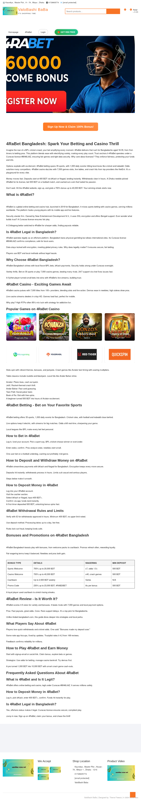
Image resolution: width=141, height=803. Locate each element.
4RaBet (28, 32)
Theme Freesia (116, 797)
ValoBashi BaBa (33, 9)
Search (113, 11)
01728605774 (52, 2)
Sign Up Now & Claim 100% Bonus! (71, 126)
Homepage (13, 32)
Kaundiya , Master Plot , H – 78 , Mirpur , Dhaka (23, 2)
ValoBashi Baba (81, 782)
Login (43, 32)
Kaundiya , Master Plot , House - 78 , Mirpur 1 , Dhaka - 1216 (88, 768)
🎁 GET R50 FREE (66, 32)
